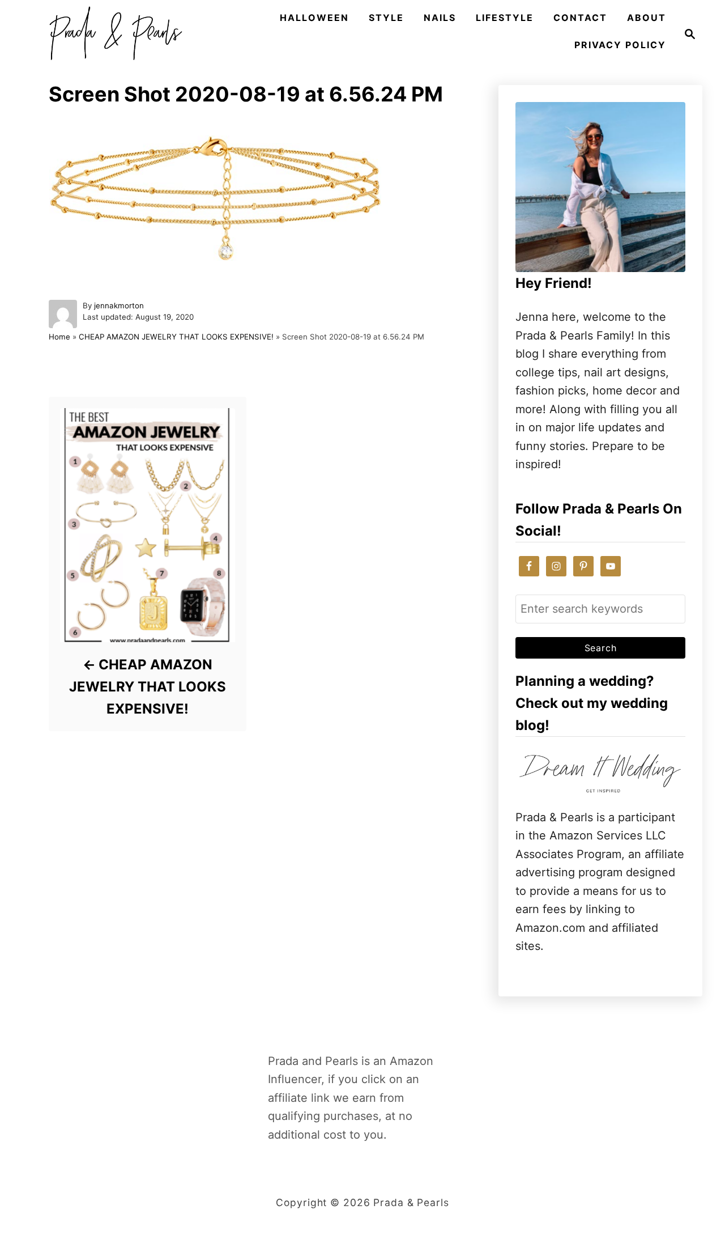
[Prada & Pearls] (112, 34)
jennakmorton (119, 305)
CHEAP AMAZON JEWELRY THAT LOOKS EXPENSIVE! (176, 336)
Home (59, 336)
